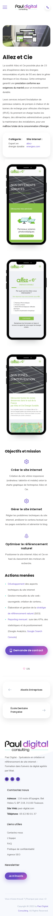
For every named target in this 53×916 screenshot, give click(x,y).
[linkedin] (12, 779)
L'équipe (11, 838)
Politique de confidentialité (20, 849)
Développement (16, 584)
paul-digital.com (26, 808)
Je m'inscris (16, 876)
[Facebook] (7, 779)
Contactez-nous (15, 832)
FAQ (9, 843)
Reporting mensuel (17, 619)
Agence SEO (13, 854)
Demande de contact (28, 650)
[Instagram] (18, 779)
